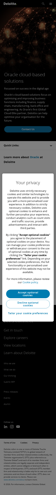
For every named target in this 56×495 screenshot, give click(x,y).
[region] (28, 247)
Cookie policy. (30, 282)
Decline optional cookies (28, 304)
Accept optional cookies (28, 294)
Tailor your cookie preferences (28, 313)
